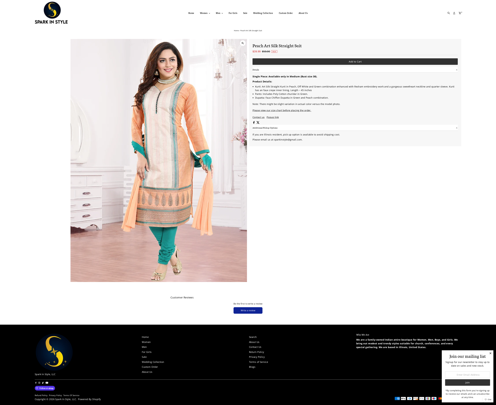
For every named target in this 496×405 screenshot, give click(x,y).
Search (253, 337)
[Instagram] (39, 383)
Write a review (248, 310)
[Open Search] (449, 13)
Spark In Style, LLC (65, 399)
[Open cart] (460, 13)
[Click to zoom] (243, 43)
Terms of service (71, 395)
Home (191, 13)
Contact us (259, 117)
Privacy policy (55, 395)
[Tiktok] (42, 383)
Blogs (252, 366)
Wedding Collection (263, 13)
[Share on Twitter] (258, 122)
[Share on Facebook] (254, 122)
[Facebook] (36, 383)
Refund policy (41, 395)
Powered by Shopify (89, 399)
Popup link (273, 117)
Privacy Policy (257, 356)
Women (204, 13)
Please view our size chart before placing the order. (282, 110)
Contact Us (255, 346)
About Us (303, 13)
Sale (245, 13)
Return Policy (256, 352)
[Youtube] (47, 383)
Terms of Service (258, 361)
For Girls (233, 13)
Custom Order (286, 13)
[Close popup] (490, 353)
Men (218, 13)
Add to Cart (355, 61)
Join (467, 382)
